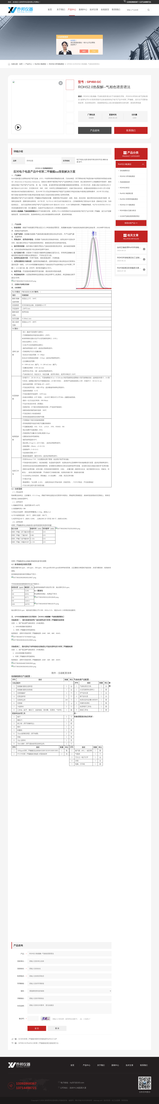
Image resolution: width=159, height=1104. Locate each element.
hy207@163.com (77, 1083)
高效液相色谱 (125, 182)
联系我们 (116, 9)
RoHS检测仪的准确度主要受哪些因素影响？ (129, 268)
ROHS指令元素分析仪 (128, 210)
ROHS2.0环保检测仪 (56, 64)
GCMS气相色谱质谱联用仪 (129, 216)
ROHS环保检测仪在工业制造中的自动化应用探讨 (129, 258)
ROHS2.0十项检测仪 (127, 205)
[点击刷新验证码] (45, 1019)
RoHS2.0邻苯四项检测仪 (129, 199)
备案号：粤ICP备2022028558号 (80, 1100)
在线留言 (105, 9)
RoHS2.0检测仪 (40, 64)
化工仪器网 (116, 1100)
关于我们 (61, 9)
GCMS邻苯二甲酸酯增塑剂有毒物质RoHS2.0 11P (37, 1039)
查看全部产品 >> (131, 223)
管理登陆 (124, 1100)
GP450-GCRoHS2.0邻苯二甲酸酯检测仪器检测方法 (38, 1043)
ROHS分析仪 (124, 188)
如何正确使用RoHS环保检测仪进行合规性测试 (129, 247)
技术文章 (94, 9)
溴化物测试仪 (125, 170)
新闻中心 (83, 9)
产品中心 (72, 9)
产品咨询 (94, 130)
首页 (50, 9)
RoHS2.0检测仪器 (126, 193)
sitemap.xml (97, 1100)
